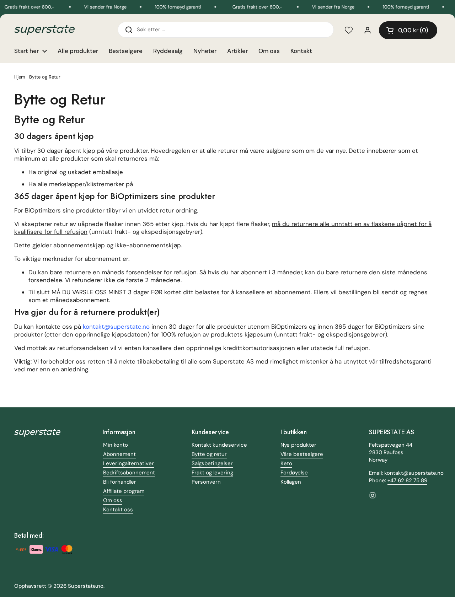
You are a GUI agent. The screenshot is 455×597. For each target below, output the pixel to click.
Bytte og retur (209, 454)
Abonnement (119, 454)
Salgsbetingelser (212, 463)
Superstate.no (85, 586)
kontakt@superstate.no (116, 326)
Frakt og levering (212, 472)
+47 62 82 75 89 (407, 480)
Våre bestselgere (301, 454)
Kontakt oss (118, 509)
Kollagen (290, 481)
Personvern (206, 481)
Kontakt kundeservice (219, 444)
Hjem (19, 77)
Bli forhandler (119, 481)
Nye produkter (298, 444)
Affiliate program (123, 491)
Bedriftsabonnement (129, 472)
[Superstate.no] (44, 30)
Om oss (112, 500)
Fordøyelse (294, 472)
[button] (408, 30)
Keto (286, 463)
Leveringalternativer (128, 463)
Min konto (115, 444)
